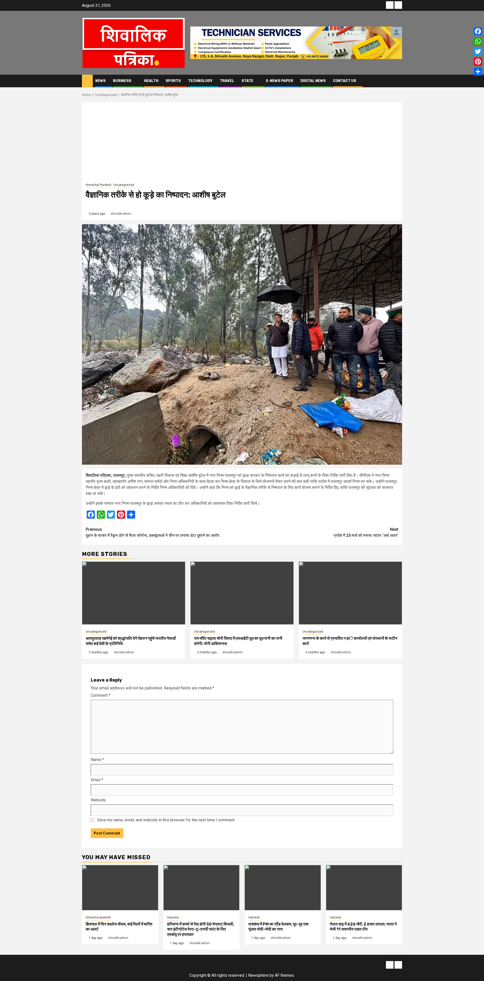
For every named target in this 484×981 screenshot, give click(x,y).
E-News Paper (279, 81)
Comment (100, 695)
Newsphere (258, 975)
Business (122, 81)
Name (97, 759)
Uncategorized (123, 185)
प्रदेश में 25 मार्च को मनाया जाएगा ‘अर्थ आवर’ (366, 532)
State (247, 81)
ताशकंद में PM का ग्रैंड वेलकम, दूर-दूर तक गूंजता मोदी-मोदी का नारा (278, 927)
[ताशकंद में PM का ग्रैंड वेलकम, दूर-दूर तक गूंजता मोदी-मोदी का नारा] (283, 887)
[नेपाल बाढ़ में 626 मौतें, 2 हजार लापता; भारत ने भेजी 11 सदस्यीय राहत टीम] (364, 887)
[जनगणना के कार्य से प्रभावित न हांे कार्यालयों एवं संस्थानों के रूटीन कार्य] (350, 593)
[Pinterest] (478, 62)
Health (151, 81)
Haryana (173, 917)
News (100, 81)
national (254, 917)
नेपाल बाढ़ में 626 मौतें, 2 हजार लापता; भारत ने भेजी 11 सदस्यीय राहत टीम (363, 927)
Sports (173, 81)
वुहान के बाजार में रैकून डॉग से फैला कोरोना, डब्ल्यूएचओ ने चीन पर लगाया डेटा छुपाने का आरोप (152, 532)
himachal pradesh (98, 917)
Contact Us (344, 81)
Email (97, 779)
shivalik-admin (121, 213)
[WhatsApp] (478, 41)
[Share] (478, 72)
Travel (227, 81)
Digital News (313, 81)
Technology (200, 81)
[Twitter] (478, 51)
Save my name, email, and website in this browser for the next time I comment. (166, 820)
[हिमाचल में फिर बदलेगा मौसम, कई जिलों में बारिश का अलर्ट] (120, 887)
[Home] (87, 80)
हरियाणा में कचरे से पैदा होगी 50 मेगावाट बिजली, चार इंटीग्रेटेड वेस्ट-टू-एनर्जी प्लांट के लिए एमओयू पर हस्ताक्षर (200, 929)
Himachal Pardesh (98, 185)
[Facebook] (478, 31)
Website (98, 800)
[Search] (398, 81)
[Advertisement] (242, 143)
